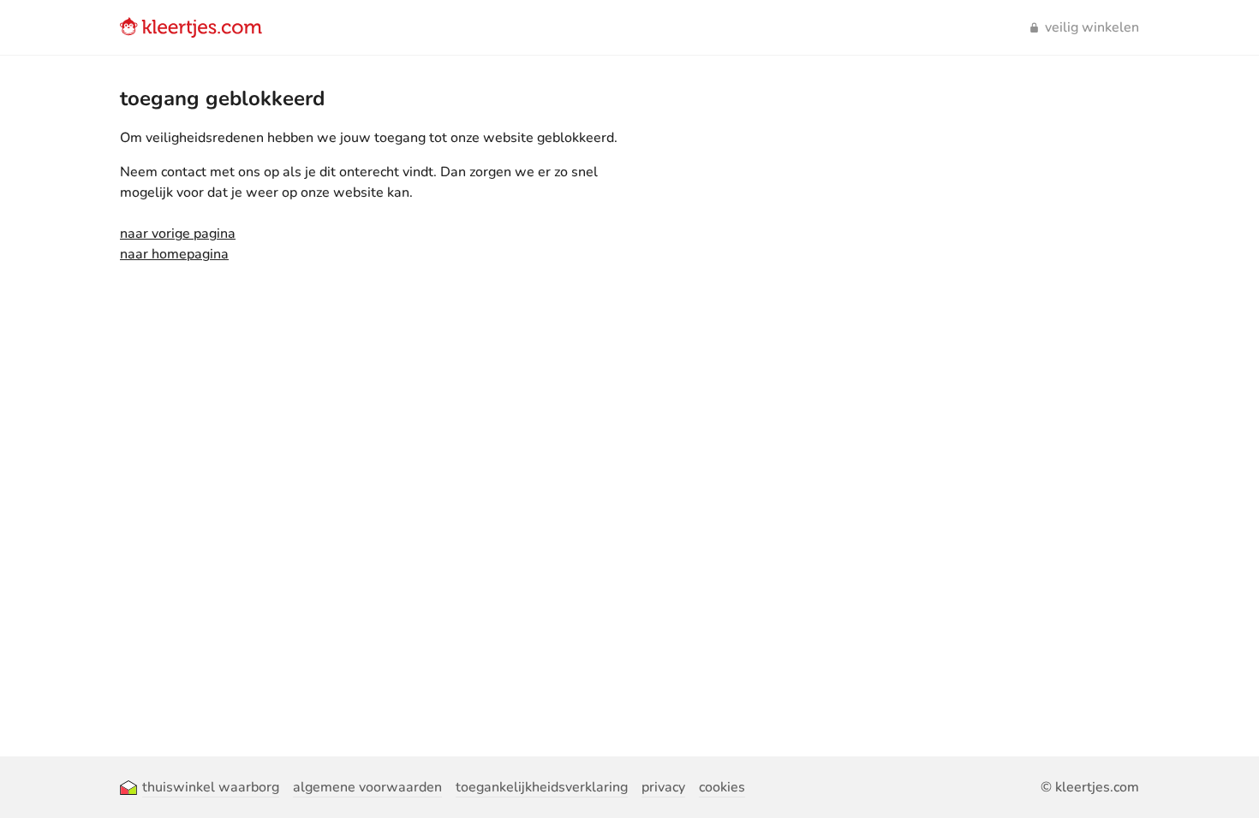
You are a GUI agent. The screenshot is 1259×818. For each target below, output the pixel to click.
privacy (663, 787)
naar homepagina (174, 254)
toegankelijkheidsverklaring (542, 787)
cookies (722, 787)
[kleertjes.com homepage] (191, 27)
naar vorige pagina (178, 233)
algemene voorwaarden (367, 787)
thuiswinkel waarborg (210, 787)
